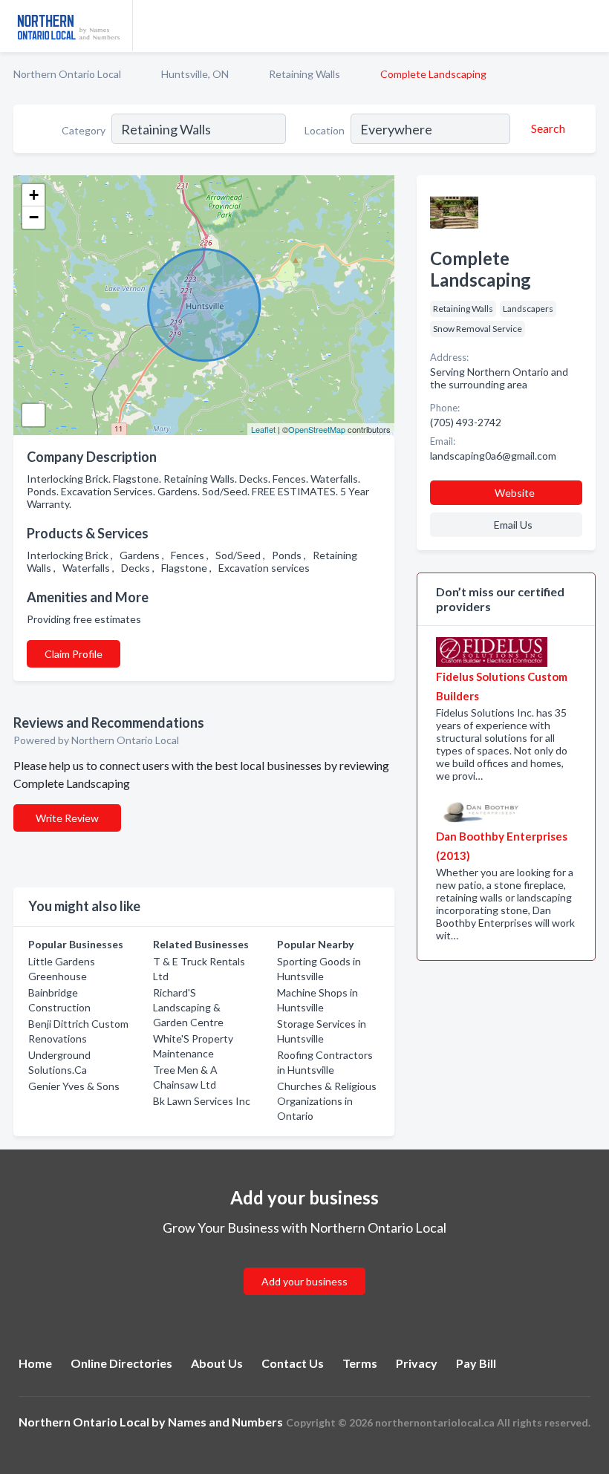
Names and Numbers (225, 1422)
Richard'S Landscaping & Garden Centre (188, 1007)
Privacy (416, 1363)
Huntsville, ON (195, 74)
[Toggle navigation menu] (589, 26)
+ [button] (34, 195)
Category (83, 130)
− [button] (34, 217)
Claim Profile (73, 654)
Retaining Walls (304, 74)
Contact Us (292, 1363)
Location (324, 130)
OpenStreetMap (316, 429)
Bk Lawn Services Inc (201, 1101)
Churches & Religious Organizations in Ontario (327, 1101)
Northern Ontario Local (67, 74)
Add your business (304, 1281)
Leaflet (263, 429)
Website (515, 492)
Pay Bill (476, 1363)
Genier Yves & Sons (74, 1086)
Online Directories (121, 1363)
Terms (359, 1363)
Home (35, 1363)
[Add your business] (304, 1263)
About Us (217, 1363)
